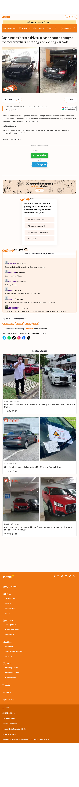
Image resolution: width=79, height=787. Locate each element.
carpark (35, 323)
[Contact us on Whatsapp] (9, 338)
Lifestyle (8, 603)
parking (28, 323)
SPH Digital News (8, 713)
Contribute (72, 17)
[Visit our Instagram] (19, 338)
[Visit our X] (28, 338)
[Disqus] (39, 286)
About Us (5, 708)
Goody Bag (9, 656)
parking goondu (8, 323)
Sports (7, 613)
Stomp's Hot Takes (12, 673)
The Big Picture (10, 625)
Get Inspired (9, 646)
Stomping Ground (11, 668)
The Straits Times (8, 718)
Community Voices (12, 630)
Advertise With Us (9, 734)
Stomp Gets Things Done (14, 651)
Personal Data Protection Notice (14, 729)
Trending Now (10, 598)
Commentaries (10, 678)
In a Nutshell (9, 635)
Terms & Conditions (9, 724)
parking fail (19, 323)
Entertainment (10, 608)
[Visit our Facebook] (24, 338)
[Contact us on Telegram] (4, 338)
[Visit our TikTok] (14, 338)
